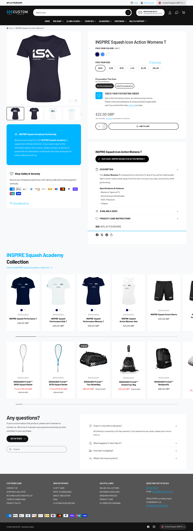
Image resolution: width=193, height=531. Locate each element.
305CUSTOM (16, 527)
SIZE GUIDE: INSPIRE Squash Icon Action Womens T (123, 159)
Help (136, 3)
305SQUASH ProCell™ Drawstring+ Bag (128, 383)
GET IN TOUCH (16, 439)
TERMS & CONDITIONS (16, 499)
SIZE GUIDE (156, 62)
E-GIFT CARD (58, 488)
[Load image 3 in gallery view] (53, 113)
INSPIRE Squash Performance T (23, 318)
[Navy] (97, 54)
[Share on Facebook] (97, 235)
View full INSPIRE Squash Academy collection (28, 267)
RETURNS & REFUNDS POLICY (20, 495)
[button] (183, 12)
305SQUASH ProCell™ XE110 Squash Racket (58, 383)
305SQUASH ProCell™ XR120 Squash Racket (23, 383)
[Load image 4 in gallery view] (72, 113)
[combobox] (82, 12)
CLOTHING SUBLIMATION (64, 503)
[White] (108, 54)
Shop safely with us (21, 203)
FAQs (55, 499)
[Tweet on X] (102, 235)
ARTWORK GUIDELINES (110, 492)
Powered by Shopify (27, 527)
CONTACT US (12, 488)
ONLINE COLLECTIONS (109, 488)
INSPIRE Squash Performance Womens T (93, 320)
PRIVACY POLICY (14, 503)
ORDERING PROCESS (108, 495)
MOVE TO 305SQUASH (62, 492)
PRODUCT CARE (106, 499)
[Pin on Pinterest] (106, 235)
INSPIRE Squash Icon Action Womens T (30, 28)
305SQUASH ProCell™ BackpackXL (163, 383)
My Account (149, 3)
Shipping (109, 118)
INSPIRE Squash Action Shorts (164, 314)
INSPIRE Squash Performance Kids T (58, 320)
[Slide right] (76, 100)
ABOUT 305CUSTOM (61, 495)
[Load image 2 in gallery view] (34, 113)
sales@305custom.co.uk (162, 491)
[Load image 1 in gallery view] (15, 113)
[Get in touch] (176, 12)
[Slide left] (70, 100)
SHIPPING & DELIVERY (16, 492)
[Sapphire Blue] (103, 54)
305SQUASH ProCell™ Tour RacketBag (93, 383)
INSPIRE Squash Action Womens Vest (129, 320)
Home (11, 28)
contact (131, 105)
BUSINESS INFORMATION (157, 505)
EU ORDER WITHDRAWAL (110, 503)
